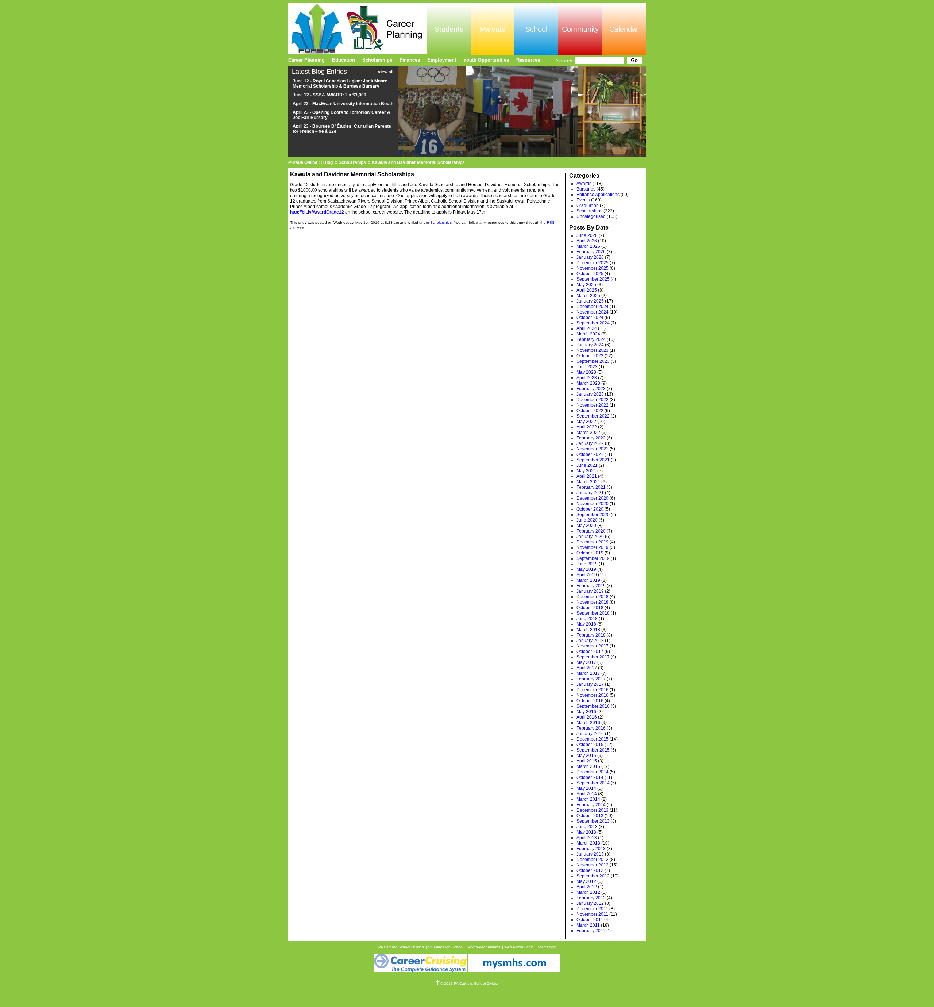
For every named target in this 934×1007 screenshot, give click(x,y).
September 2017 (593, 657)
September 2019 (593, 558)
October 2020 (589, 509)
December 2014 (592, 772)
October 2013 (589, 815)
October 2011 (589, 919)
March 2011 (588, 925)
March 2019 (588, 580)
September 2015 (593, 750)
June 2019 (587, 563)
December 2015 (592, 739)
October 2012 (589, 870)
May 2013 (586, 832)
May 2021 (586, 470)
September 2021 (593, 459)
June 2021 (587, 465)
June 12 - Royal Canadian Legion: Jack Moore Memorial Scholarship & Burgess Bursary (340, 83)
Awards (583, 183)
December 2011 (592, 908)
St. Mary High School (445, 947)
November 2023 (592, 350)
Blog (328, 162)
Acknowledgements (483, 947)
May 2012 (586, 881)
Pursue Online (302, 162)
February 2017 (591, 678)
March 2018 (588, 629)
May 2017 (586, 662)
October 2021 (589, 454)
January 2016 (590, 733)
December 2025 (592, 262)
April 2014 (586, 793)
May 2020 (586, 525)
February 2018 (591, 635)
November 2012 (592, 865)
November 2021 (592, 448)
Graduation (587, 205)
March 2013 (588, 843)
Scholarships (352, 162)
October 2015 (589, 744)
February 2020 (591, 531)
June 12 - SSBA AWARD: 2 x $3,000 (329, 94)
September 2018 (593, 613)
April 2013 (586, 837)
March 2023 (588, 383)
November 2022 (592, 405)
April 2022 (586, 427)
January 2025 (590, 301)
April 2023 (586, 377)
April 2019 (586, 574)
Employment (441, 60)
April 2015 (586, 761)
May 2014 (586, 788)
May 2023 (586, 372)
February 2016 (591, 728)
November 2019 (592, 547)
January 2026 (590, 257)
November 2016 (592, 695)
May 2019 (586, 569)
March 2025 (588, 295)
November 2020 (592, 503)
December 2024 (592, 306)
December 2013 (592, 810)
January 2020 (590, 536)
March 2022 (588, 432)
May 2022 (586, 421)
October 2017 (589, 651)
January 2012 (590, 903)
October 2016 (589, 700)
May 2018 (586, 624)
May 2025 (586, 284)
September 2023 (593, 361)
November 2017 (592, 646)
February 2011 (590, 930)
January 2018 (590, 640)
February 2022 (591, 438)
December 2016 (592, 689)
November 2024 (592, 312)
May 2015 (586, 755)
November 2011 (592, 914)
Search (564, 61)
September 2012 (593, 876)
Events (583, 200)
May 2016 (586, 711)
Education (343, 60)
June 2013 (587, 826)
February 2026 (591, 251)
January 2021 (590, 492)
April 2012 (586, 886)
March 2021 (588, 481)
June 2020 (587, 520)
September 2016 (593, 706)
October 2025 (589, 273)
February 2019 (591, 585)
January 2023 (590, 394)
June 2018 (587, 618)
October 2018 (589, 607)
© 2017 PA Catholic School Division (469, 983)
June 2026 (587, 235)
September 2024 (593, 323)
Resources (528, 60)
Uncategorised (591, 216)
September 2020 (593, 514)
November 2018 (592, 602)
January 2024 (590, 344)
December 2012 (592, 859)
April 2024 (586, 328)
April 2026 (586, 240)
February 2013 (591, 848)
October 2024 (589, 317)
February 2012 (591, 897)
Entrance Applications (598, 194)
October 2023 (589, 355)
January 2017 (590, 684)
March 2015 (588, 766)
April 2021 (586, 476)
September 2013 (593, 821)
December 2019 (592, 542)
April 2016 (586, 717)
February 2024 (591, 339)
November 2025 (592, 268)
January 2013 (590, 854)
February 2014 (591, 804)
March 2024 (588, 334)
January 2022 (590, 443)
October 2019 (589, 553)
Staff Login (547, 947)
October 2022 (589, 410)
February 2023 (591, 388)
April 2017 (586, 667)
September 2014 (593, 782)
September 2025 (593, 279)
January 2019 (590, 591)
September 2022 (593, 416)
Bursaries (585, 189)
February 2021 (591, 487)
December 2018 (592, 596)
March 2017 (588, 673)
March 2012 (588, 892)
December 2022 (592, 399)
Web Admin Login (519, 947)
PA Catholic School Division (401, 947)
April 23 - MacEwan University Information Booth (343, 103)
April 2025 (586, 290)
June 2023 (587, 366)
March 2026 (588, 246)
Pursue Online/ (357, 28)
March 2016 (588, 722)
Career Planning (306, 60)
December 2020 (592, 498)
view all (385, 71)
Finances (410, 60)
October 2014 (589, 777)
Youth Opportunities (486, 60)
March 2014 (588, 799)
